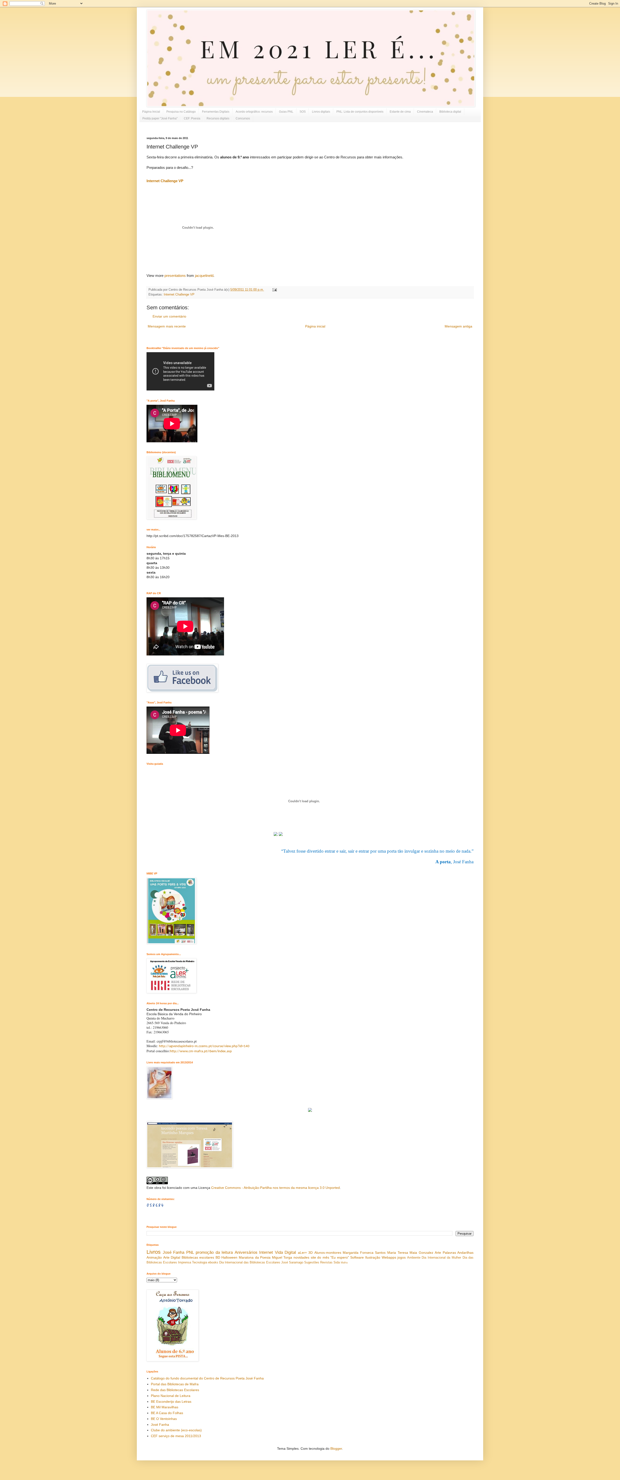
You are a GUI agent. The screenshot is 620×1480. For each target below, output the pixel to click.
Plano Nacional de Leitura (170, 1396)
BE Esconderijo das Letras (171, 1401)
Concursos (243, 118)
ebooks (213, 1262)
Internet (266, 1252)
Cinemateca (425, 111)
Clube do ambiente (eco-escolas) (176, 1430)
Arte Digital (171, 1257)
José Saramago (292, 1262)
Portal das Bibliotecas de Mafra (175, 1384)
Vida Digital (285, 1252)
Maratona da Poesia (255, 1257)
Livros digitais (321, 111)
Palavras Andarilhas (458, 1252)
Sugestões (311, 1262)
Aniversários (246, 1252)
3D (310, 1252)
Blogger (336, 1448)
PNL (190, 1252)
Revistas (326, 1262)
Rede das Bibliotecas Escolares (175, 1390)
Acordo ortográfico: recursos (254, 111)
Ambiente (413, 1257)
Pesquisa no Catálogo (181, 111)
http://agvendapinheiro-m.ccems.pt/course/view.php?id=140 (204, 1046)
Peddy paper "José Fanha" (160, 118)
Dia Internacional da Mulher (441, 1257)
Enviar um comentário (169, 316)
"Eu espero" (339, 1257)
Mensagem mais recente (167, 326)
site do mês (320, 1257)
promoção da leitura (214, 1252)
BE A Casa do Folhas (167, 1413)
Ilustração (372, 1257)
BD (218, 1257)
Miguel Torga (282, 1257)
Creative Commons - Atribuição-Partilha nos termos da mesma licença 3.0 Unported (275, 1188)
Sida (336, 1262)
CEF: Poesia (192, 118)
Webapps (389, 1257)
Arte (438, 1252)
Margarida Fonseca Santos (364, 1252)
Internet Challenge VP (165, 181)
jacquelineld (204, 275)
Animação (154, 1257)
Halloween (229, 1257)
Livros (154, 1252)
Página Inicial (151, 111)
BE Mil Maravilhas (164, 1407)
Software (357, 1257)
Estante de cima (400, 111)
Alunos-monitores (327, 1252)
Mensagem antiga (458, 326)
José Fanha (174, 1252)
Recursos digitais (218, 118)
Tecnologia (199, 1262)
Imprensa (184, 1262)
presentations (175, 275)
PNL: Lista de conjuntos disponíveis (359, 111)
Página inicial (315, 326)
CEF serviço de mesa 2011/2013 (176, 1436)
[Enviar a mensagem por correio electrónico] (274, 289)
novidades (301, 1257)
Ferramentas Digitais (215, 111)
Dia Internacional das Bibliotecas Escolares (249, 1262)
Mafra (344, 1262)
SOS (303, 111)
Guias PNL (286, 111)
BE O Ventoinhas (164, 1419)
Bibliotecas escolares (198, 1257)
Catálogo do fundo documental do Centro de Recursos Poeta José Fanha (207, 1378)
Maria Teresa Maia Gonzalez (410, 1252)
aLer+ (302, 1252)
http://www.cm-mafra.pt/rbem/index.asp (201, 1051)
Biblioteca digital (450, 111)
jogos (401, 1257)
